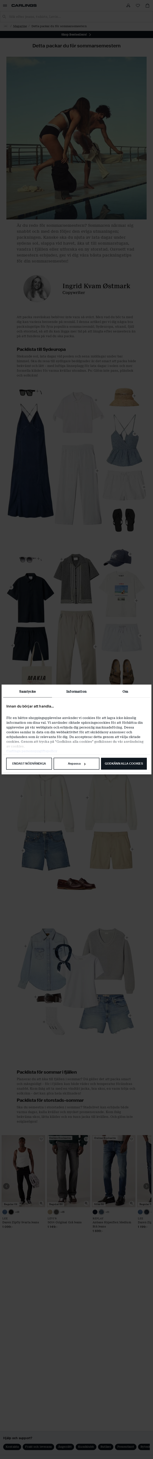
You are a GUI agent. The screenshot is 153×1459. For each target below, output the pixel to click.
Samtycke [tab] (27, 691)
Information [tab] (76, 691)
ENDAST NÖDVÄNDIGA (29, 764)
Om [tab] (125, 691)
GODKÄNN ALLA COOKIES (124, 764)
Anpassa (74, 764)
